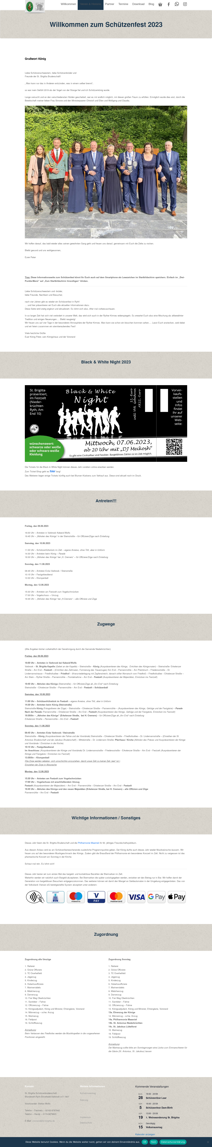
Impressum (85, 1117)
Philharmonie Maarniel (88, 842)
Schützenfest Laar (156, 1097)
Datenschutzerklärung (173, 1142)
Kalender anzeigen (145, 1134)
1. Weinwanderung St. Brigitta (163, 1117)
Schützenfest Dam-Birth (159, 1107)
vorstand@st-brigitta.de (43, 1120)
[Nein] (208, 1142)
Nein (153, 1142)
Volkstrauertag (154, 1127)
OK (144, 1142)
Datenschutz (86, 1122)
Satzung (84, 1099)
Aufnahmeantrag (88, 1093)
